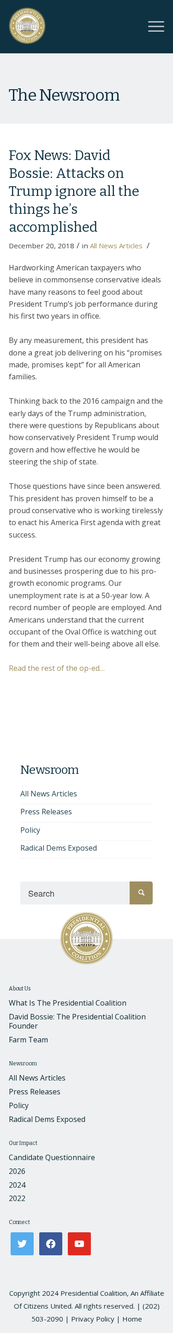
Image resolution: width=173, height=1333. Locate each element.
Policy (30, 830)
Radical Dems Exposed (58, 848)
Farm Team (28, 1040)
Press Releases (46, 812)
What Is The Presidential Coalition (67, 1003)
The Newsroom (64, 95)
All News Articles (116, 245)
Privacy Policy (92, 1318)
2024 (17, 1185)
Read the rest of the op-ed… (57, 668)
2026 (17, 1171)
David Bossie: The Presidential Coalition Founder (77, 1021)
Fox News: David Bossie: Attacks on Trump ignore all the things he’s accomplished (74, 191)
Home (132, 1318)
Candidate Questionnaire (52, 1157)
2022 (17, 1198)
